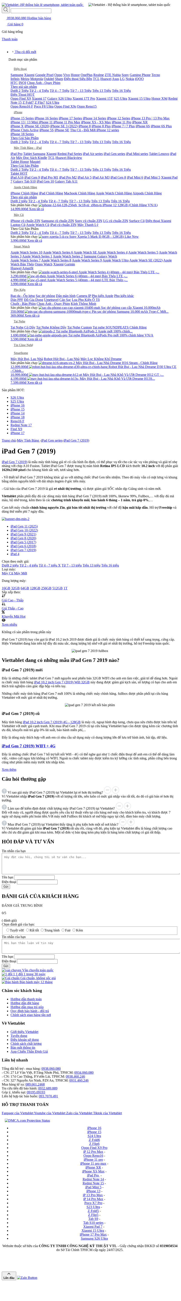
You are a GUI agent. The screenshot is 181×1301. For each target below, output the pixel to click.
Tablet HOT (19, 173)
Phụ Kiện (19, 289)
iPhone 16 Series (46, 118)
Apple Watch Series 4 (113, 252)
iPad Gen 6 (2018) (23, 546)
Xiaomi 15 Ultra (139, 98)
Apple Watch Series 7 (26, 260)
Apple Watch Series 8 (56, 260)
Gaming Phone (140, 75)
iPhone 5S (46, 130)
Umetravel (51, 300)
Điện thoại (20, 69)
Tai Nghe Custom (79, 327)
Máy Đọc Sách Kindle (31, 158)
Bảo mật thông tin (23, 1047)
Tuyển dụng (19, 1036)
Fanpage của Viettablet (18, 1113)
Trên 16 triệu (110, 565)
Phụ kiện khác (124, 296)
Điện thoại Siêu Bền (78, 79)
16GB (6, 588)
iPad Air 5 (85, 177)
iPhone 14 (18, 413)
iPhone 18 (18, 417)
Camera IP (83, 296)
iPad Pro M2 (68, 177)
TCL (96, 79)
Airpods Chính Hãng (147, 193)
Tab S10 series (93, 1223)
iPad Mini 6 (135, 177)
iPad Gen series (114, 154)
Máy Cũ (19, 215)
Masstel (35, 162)
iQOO (139, 79)
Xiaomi (29, 75)
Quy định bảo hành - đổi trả (30, 1011)
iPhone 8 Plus (101, 126)
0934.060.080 (84, 1072)
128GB (35, 588)
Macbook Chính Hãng (79, 193)
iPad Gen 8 (118, 177)
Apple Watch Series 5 (143, 252)
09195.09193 (36, 1092)
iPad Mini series (137, 154)
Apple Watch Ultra (116, 260)
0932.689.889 (47, 1088)
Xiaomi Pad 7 (92, 1226)
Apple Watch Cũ (37, 225)
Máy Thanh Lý (87, 225)
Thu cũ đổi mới (25, 52)
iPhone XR (140, 122)
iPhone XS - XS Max (96, 122)
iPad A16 (17, 177)
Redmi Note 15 (93, 1183)
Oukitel (49, 79)
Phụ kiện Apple (102, 296)
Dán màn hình (66, 296)
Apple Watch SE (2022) (146, 260)
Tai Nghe (19, 321)
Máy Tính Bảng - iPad (28, 147)
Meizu (25, 79)
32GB (15, 588)
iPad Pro (16, 154)
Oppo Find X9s (65, 106)
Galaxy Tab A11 (66, 181)
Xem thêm (9, 769)
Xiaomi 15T (104, 98)
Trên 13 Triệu (101, 90)
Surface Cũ (137, 221)
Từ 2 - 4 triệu (29, 565)
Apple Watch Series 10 (26, 252)
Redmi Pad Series (69, 154)
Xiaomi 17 (39, 98)
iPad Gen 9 (32, 177)
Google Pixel (44, 75)
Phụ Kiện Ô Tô (89, 300)
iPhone (18, 112)
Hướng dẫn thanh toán (26, 999)
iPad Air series (93, 154)
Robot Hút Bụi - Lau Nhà (62, 359)
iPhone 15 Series (22, 118)
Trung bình (52, 930)
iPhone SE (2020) (37, 126)
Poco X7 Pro (93, 1203)
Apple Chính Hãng (25, 187)
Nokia (130, 79)
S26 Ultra (17, 397)
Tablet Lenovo (159, 154)
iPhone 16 (18, 405)
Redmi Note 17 (21, 425)
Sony (125, 75)
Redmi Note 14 (93, 1179)
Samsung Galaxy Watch (100, 256)
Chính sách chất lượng (26, 1043)
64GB (25, 588)
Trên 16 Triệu (121, 90)
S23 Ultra (93, 1207)
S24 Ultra (52, 102)
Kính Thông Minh (83, 304)
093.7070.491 (48, 1096)
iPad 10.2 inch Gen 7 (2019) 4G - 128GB (52, 722)
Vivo (66, 75)
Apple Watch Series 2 (68, 256)
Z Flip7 (40, 102)
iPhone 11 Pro (121, 122)
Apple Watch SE (86, 252)
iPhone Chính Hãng (24, 193)
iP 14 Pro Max (93, 1199)
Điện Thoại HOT (23, 94)
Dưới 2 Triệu (19, 90)
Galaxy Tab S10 (24, 181)
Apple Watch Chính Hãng (114, 193)
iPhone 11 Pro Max (66, 122)
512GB (57, 588)
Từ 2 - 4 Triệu (39, 90)
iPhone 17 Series (70, 118)
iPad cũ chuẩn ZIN (63, 225)
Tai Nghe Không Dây (51, 327)
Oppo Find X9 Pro (94, 1148)
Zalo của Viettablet (79, 1113)
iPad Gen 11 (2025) (24, 526)
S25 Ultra (120, 98)
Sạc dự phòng (45, 296)
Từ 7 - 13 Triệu (80, 90)
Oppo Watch (43, 264)
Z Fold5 (93, 1211)
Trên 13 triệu (91, 565)
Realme (98, 75)
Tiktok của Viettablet (107, 1113)
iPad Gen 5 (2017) (23, 542)
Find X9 (16, 429)
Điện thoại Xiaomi (158, 221)
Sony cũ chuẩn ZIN (88, 221)
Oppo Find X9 (21, 98)
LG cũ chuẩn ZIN (115, 221)
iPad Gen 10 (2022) (24, 530)
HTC (14, 83)
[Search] (6, 10)
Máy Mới (20, 573)
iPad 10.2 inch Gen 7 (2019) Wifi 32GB (62, 682)
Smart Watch (22, 246)
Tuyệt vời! (17, 930)
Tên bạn (7, 877)
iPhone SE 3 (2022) (64, 126)
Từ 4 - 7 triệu (50, 565)
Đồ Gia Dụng (33, 300)
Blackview (74, 158)
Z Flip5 (93, 1215)
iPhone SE (62, 130)
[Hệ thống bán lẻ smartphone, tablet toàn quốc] (43, 5)
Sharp (59, 79)
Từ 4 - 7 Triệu (59, 90)
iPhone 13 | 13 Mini (25, 122)
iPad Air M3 (101, 177)
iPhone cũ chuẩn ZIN (25, 221)
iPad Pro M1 (49, 177)
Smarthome (21, 353)
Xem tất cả (36, 209)
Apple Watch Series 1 (37, 256)
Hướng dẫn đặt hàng (25, 1003)
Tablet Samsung (34, 154)
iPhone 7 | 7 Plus (123, 126)
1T (65, 588)
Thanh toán (10, 39)
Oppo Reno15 (87, 106)
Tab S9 (93, 1219)
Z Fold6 (94, 1140)
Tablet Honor (20, 162)
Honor (75, 75)
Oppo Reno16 (93, 1155)
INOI (22, 83)
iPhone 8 (84, 126)
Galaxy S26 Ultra (59, 98)
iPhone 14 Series (94, 118)
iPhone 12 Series (118, 118)
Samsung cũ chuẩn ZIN (57, 221)
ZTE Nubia (113, 75)
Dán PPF (17, 300)
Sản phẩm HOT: (13, 390)
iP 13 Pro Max (93, 1195)
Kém (79, 930)
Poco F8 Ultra (43, 106)
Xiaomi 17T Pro (84, 98)
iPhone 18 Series (22, 134)
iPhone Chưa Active (25, 130)
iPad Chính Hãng (51, 193)
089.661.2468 (35, 1084)
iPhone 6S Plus (161, 126)
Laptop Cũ (18, 225)
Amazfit (27, 268)
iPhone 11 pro (93, 1159)
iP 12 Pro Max (93, 1151)
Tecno (155, 75)
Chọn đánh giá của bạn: (18, 924)
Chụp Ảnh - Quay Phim (43, 83)
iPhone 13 (93, 1191)
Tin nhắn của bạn (14, 851)
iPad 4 (15, 554)
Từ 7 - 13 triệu (72, 565)
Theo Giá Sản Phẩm (25, 138)
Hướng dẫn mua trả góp (27, 1007)
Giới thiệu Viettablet (24, 1032)
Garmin (69, 264)
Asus (115, 79)
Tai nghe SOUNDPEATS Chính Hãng (120, 327)
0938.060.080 (28, 18)
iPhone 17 (18, 433)
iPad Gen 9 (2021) (23, 534)
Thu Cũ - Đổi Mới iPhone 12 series (94, 130)
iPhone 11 (46, 122)
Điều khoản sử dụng (25, 1040)
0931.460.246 (79, 1080)
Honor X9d (159, 98)
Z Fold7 (28, 102)
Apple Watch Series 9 (87, 260)
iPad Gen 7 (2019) (14, 462)
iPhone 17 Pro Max (93, 1234)
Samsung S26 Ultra (94, 1238)
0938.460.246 (75, 1076)
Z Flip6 (94, 1144)
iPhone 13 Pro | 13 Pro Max (150, 118)
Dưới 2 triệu (19, 201)
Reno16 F (17, 421)
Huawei (105, 79)
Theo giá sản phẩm (24, 87)
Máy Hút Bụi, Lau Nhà (27, 359)
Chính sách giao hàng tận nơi (31, 1015)
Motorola (36, 79)
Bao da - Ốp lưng (23, 296)
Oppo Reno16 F (22, 106)
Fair (68, 930)
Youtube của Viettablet (50, 1113)
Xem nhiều (9, 624)
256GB (46, 588)
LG (122, 79)
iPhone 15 (18, 409)
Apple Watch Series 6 (58, 252)
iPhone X (17, 126)
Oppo (58, 75)
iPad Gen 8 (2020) (23, 538)
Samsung (17, 75)
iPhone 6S (143, 126)
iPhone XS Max (93, 1171)
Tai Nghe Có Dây (23, 327)
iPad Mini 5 (152, 177)
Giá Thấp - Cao (12, 608)
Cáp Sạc (65, 300)
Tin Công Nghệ (23, 345)
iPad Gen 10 (45, 181)
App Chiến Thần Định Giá (29, 1051)
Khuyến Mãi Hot (13, 616)
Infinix (15, 79)
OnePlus (86, 75)
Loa (75, 300)
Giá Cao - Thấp (12, 600)
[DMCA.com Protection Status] (26, 1120)
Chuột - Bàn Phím (23, 304)
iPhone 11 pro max (93, 1163)
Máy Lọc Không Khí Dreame (101, 359)
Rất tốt (34, 930)
